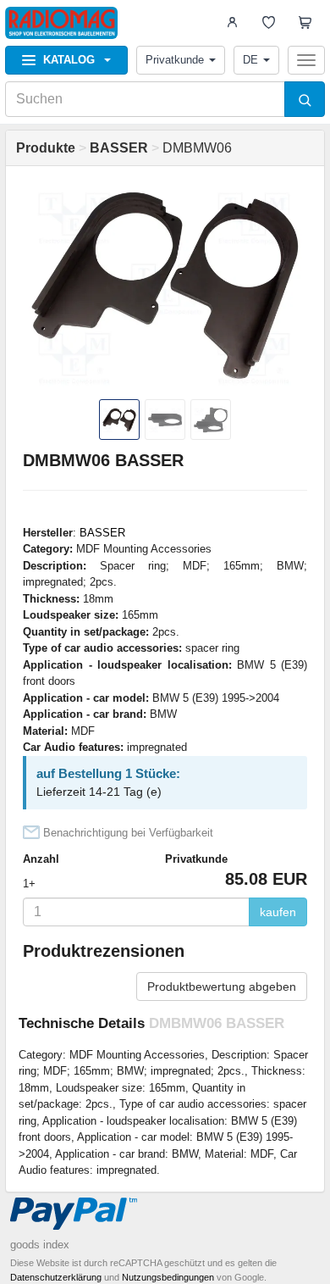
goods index (39, 1244)
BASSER (102, 532)
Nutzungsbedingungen (168, 1277)
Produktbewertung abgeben (221, 986)
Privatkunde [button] (175, 59)
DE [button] (250, 59)
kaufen (278, 912)
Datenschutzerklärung (56, 1277)
